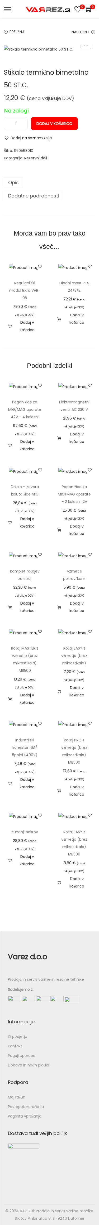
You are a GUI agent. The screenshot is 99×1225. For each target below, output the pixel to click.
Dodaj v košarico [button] (27, 326)
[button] (28, 138)
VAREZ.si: (27, 1211)
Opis (13, 182)
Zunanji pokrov (24, 832)
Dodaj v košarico (54, 123)
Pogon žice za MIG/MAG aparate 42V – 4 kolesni (24, 409)
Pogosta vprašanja (24, 1116)
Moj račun (16, 1097)
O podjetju (17, 1036)
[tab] (49, 182)
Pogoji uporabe (21, 1055)
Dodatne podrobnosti (33, 195)
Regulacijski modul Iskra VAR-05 (24, 290)
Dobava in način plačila (28, 1065)
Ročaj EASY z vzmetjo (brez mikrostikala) (74, 656)
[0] (77, 9)
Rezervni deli (35, 158)
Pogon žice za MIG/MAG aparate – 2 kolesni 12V (74, 494)
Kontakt (15, 1046)
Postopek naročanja (26, 1106)
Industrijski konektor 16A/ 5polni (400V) (24, 747)
